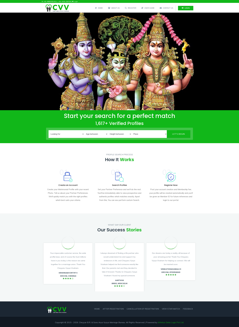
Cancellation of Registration (143, 309)
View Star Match (171, 309)
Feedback (188, 309)
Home (100, 8)
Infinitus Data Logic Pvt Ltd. (171, 322)
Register (132, 8)
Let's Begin (178, 134)
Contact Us (168, 8)
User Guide (149, 8)
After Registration (113, 309)
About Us (115, 8)
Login (75, 1)
